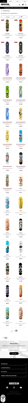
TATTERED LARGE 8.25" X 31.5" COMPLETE (20, 58)
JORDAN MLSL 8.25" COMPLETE (20, 168)
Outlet (10, 1)
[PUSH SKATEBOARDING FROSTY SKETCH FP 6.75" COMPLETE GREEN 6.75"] (20, 92)
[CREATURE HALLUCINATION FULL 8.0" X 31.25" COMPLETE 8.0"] (7, 25)
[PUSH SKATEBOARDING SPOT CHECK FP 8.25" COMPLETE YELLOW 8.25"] (7, 136)
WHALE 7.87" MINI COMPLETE (7, 212)
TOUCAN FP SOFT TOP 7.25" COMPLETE (20, 124)
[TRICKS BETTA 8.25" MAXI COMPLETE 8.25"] (7, 291)
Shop (3, 1)
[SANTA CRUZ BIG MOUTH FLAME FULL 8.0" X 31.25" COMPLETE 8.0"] (20, 25)
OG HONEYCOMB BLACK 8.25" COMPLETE (20, 235)
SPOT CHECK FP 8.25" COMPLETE (7, 146)
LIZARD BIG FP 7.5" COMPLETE (7, 102)
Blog (24, 1)
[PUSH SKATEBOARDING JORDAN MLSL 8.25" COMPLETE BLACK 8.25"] (20, 158)
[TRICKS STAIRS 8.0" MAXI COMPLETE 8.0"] (20, 291)
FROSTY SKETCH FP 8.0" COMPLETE (7, 124)
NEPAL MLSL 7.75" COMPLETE (20, 146)
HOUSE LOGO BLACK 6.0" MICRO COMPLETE (20, 279)
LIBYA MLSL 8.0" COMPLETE (7, 168)
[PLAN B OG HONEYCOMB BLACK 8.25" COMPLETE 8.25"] (20, 224)
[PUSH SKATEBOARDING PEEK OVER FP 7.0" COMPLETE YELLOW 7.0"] (7, 180)
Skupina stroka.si (15, 392)
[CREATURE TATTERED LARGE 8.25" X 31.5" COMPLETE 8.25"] (20, 47)
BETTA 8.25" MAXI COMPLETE (7, 301)
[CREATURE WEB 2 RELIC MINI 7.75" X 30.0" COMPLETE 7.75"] (7, 47)
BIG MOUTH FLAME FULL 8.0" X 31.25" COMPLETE (20, 35)
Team (17, 1)
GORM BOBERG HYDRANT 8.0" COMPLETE (21, 80)
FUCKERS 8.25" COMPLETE (21, 256)
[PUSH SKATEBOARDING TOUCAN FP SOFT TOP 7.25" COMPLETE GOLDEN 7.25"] (20, 114)
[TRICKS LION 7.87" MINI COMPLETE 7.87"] (20, 180)
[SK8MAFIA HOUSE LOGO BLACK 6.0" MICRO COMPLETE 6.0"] (20, 269)
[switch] (3, 401)
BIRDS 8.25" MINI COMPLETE (20, 212)
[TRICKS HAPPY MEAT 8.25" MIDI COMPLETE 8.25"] (7, 313)
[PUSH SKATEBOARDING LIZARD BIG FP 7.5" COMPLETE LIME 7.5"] (7, 92)
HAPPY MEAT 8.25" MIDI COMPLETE (7, 323)
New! (2, 20)
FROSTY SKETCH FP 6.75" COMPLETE (20, 102)
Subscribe (14, 353)
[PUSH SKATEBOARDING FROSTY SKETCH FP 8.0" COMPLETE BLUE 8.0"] (7, 114)
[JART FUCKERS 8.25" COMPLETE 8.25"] (20, 247)
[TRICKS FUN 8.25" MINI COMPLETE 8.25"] (20, 313)
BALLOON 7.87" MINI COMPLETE (7, 235)
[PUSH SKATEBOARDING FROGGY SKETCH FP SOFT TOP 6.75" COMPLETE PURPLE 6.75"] (7, 69)
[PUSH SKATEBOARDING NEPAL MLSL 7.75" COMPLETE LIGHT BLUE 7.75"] (20, 136)
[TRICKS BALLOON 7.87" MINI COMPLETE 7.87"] (7, 224)
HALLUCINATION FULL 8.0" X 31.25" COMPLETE (7, 35)
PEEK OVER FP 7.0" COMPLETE (7, 190)
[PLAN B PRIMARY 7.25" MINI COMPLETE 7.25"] (7, 247)
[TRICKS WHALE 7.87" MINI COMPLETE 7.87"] (7, 202)
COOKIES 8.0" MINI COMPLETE (7, 279)
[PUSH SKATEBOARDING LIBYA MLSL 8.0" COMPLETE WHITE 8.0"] (7, 158)
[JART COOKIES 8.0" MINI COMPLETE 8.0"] (7, 269)
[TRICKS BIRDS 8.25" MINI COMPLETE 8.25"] (20, 202)
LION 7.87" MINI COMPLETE (20, 190)
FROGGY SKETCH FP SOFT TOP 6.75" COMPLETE (7, 80)
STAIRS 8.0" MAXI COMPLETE (20, 301)
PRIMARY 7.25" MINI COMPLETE (7, 257)
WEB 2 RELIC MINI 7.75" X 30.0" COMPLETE (7, 58)
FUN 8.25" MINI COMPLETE (21, 323)
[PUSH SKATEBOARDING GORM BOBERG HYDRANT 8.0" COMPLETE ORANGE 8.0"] (20, 69)
